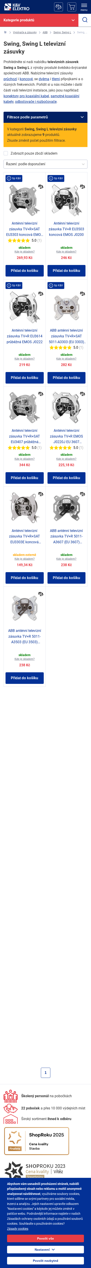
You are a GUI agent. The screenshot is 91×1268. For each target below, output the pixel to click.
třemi (56, 79)
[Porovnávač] (58, 6)
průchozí (10, 79)
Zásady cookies (17, 1228)
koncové (26, 79)
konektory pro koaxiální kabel (26, 96)
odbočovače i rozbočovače (36, 102)
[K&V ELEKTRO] (17, 7)
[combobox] (6, 164)
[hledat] (84, 20)
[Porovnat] (41, 187)
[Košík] (71, 6)
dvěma (44, 79)
